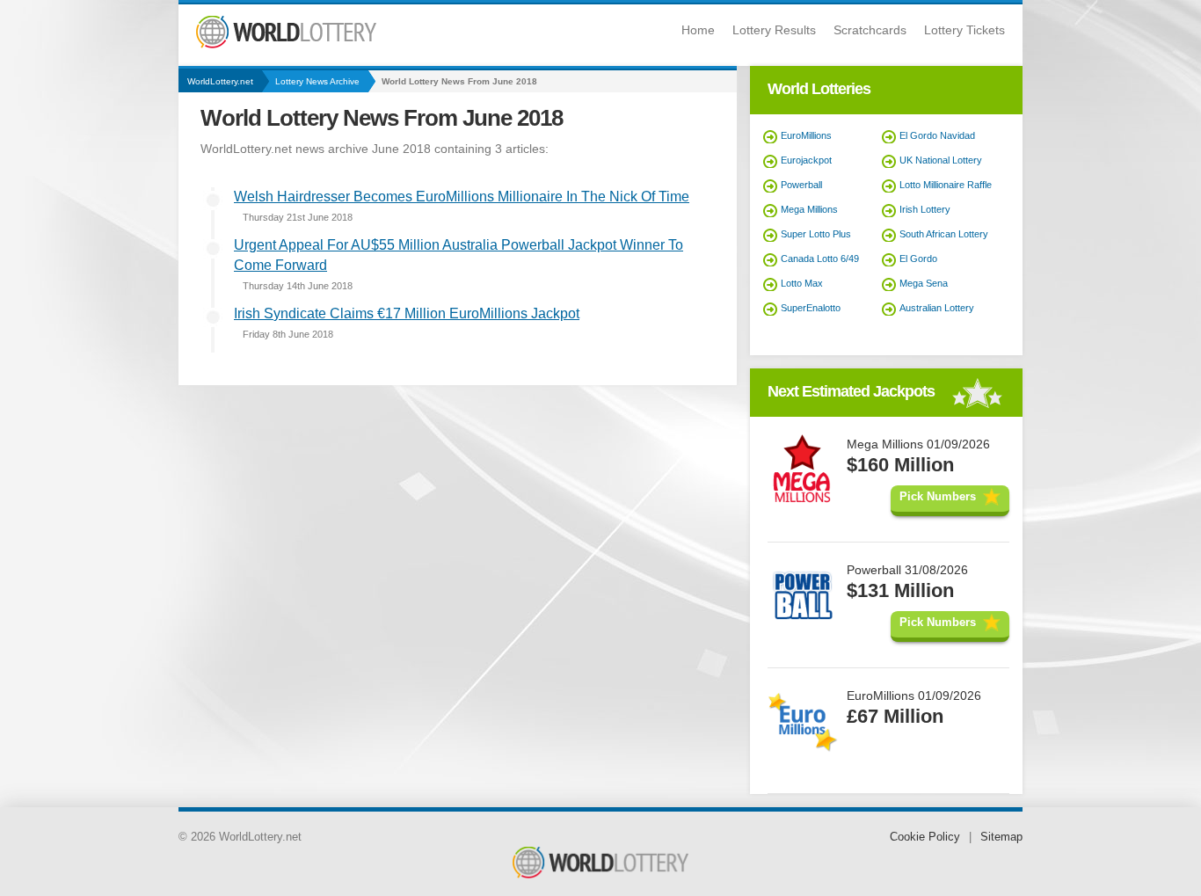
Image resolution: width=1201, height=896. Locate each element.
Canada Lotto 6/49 (820, 258)
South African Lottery (943, 234)
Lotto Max (802, 283)
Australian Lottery (936, 307)
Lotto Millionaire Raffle (945, 184)
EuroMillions (806, 135)
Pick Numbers (937, 496)
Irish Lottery (924, 209)
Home (698, 30)
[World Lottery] (286, 44)
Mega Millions (809, 209)
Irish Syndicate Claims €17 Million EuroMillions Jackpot (406, 313)
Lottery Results (774, 30)
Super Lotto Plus (816, 234)
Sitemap (1001, 836)
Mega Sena (923, 283)
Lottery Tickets (964, 30)
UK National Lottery (940, 160)
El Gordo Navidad (937, 135)
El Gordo (918, 258)
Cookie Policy (925, 836)
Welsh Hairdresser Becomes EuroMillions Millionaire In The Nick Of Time (461, 196)
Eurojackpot (806, 160)
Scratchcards (869, 30)
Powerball (801, 184)
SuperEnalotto (811, 307)
